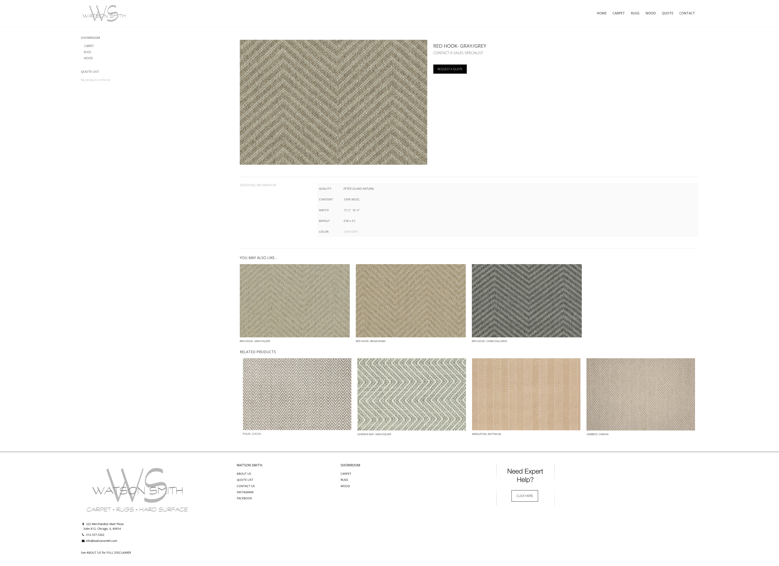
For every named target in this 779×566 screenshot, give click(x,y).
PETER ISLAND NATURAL (358, 188)
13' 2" (347, 210)
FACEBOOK (244, 498)
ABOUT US (244, 474)
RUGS (87, 52)
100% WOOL (351, 199)
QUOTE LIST (245, 480)
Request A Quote (450, 69)
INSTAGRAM (245, 492)
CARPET (89, 46)
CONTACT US (246, 486)
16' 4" (355, 210)
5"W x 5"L (349, 221)
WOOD (88, 58)
